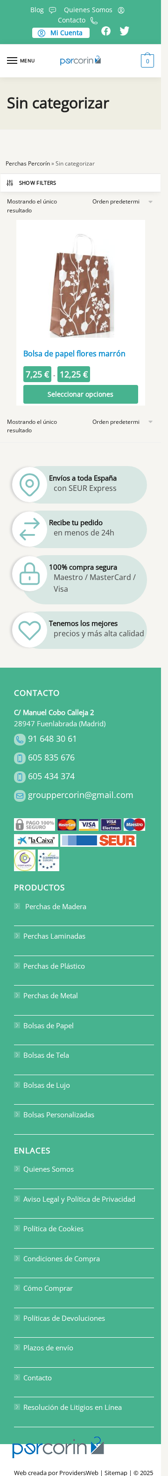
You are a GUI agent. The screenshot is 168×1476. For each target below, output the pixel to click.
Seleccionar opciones (80, 394)
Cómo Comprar (48, 1288)
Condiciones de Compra (61, 1258)
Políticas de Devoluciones (64, 1318)
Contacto (71, 19)
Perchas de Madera (54, 906)
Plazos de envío (48, 1348)
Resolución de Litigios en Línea (72, 1407)
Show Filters (37, 182)
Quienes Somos (88, 9)
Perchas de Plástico (54, 966)
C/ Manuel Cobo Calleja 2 (54, 712)
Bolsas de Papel (48, 1025)
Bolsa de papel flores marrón (74, 353)
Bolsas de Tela (46, 1055)
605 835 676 (51, 757)
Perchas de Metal (50, 996)
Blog (37, 9)
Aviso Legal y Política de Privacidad (79, 1199)
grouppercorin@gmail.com (80, 794)
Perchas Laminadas (54, 936)
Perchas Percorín (28, 163)
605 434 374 (51, 776)
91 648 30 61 (52, 738)
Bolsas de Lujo (46, 1085)
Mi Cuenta (66, 32)
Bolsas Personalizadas (58, 1115)
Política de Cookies (53, 1229)
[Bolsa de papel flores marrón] (80, 284)
